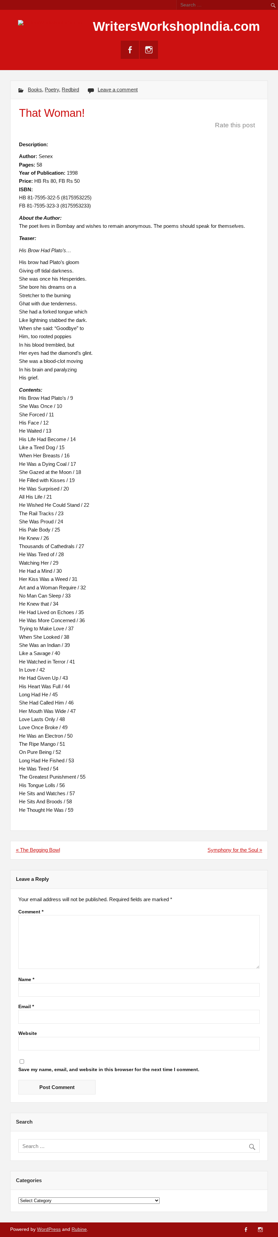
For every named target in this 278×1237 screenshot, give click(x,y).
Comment (30, 912)
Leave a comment (118, 89)
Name (26, 979)
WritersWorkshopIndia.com (176, 26)
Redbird (70, 89)
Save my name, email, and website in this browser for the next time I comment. (108, 1069)
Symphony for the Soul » (234, 850)
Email (26, 1006)
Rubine (79, 1229)
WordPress (49, 1229)
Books (35, 89)
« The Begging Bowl (38, 850)
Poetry (52, 89)
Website (27, 1033)
